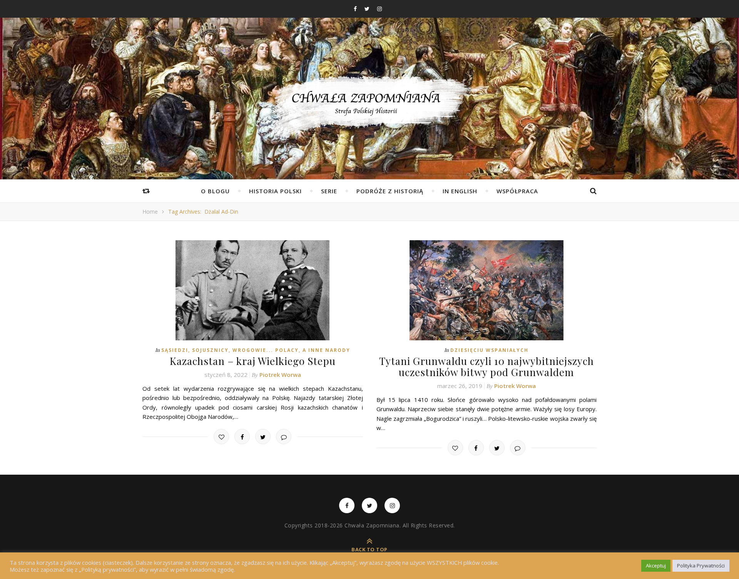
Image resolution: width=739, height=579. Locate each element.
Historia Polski (275, 191)
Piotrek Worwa (280, 374)
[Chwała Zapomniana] (369, 108)
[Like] (221, 436)
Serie (329, 191)
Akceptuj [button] (656, 565)
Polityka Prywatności (701, 565)
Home (150, 211)
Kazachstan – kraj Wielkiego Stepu (253, 361)
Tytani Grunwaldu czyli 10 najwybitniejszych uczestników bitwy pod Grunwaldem (486, 366)
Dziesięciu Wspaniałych (489, 350)
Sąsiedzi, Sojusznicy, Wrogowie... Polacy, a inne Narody (255, 350)
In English (460, 191)
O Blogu (215, 191)
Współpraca (517, 191)
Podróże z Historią (389, 191)
